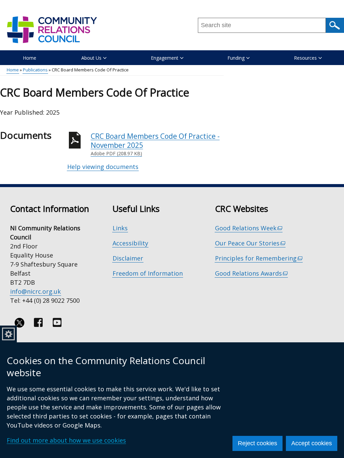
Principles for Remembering (259, 258)
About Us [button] (91, 58)
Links (120, 228)
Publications (35, 70)
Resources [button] (305, 58)
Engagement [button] (164, 58)
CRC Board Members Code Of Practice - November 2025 (155, 144)
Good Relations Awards (251, 273)
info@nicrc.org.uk (35, 291)
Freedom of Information (148, 273)
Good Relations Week (249, 228)
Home (29, 58)
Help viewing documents (102, 167)
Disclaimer (128, 258)
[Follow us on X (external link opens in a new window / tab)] (19, 322)
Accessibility (130, 243)
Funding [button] (236, 58)
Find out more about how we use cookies (66, 440)
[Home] (51, 32)
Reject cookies (257, 443)
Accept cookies (311, 443)
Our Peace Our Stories (250, 243)
